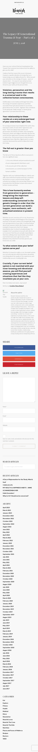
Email (4, 416)
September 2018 (8, 647)
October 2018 (7, 645)
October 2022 (7, 521)
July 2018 (6, 653)
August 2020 (7, 584)
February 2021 (8, 570)
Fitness (5, 706)
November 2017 (8, 675)
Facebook (19, 347)
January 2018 (7, 669)
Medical (5, 711)
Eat (4, 700)
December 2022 (8, 516)
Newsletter (7, 717)
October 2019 (7, 612)
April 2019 (6, 628)
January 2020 (7, 603)
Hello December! (8, 493)
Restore (5, 736)
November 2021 (8, 548)
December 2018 (8, 639)
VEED (5, 739)
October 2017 (7, 678)
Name (5, 406)
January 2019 (7, 636)
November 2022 (8, 518)
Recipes (5, 733)
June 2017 (6, 689)
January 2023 (7, 513)
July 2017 (6, 686)
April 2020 (6, 595)
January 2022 (7, 543)
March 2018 (7, 664)
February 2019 (8, 634)
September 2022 (8, 524)
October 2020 (7, 579)
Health (5, 708)
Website (5, 425)
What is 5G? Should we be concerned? (16, 496)
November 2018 (8, 642)
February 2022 (8, 540)
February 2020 (8, 601)
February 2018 (8, 667)
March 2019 (7, 631)
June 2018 (6, 656)
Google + (19, 359)
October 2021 (7, 551)
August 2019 (7, 617)
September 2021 (8, 554)
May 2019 (6, 625)
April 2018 (6, 661)
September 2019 (8, 614)
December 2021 (8, 546)
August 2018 (7, 650)
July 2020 (6, 587)
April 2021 (6, 565)
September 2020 (8, 581)
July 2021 (6, 557)
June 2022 (6, 529)
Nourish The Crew (9, 722)
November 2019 (8, 609)
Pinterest (19, 364)
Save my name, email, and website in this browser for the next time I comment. (18, 440)
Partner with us (19, 2)
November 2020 (8, 576)
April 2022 (6, 535)
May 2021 (6, 562)
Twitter (19, 353)
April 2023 (6, 507)
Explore (5, 703)
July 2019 (6, 620)
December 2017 (8, 672)
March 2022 (7, 538)
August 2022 (7, 527)
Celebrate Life (8, 485)
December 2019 (8, 606)
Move (5, 714)
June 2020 (6, 590)
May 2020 (6, 592)
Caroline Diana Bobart (17, 286)
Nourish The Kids (8, 725)
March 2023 (7, 510)
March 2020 (7, 598)
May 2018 (6, 658)
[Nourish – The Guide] (19, 11)
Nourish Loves (8, 719)
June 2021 (6, 559)
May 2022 (6, 532)
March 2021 (7, 568)
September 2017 (8, 680)
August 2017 (7, 683)
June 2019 (6, 623)
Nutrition (6, 728)
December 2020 (8, 573)
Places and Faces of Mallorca (13, 730)
